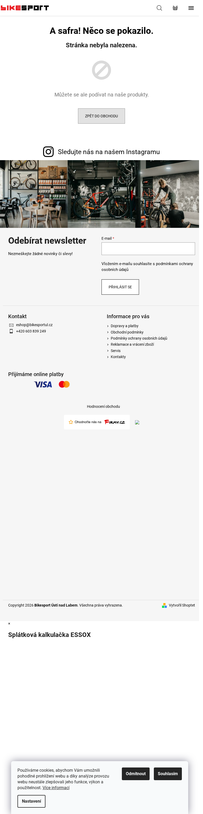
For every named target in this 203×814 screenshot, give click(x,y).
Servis (116, 351)
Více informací (56, 787)
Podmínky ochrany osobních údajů (139, 338)
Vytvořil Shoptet (182, 605)
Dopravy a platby (125, 326)
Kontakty (118, 357)
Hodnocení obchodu (103, 406)
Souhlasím (168, 773)
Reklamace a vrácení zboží (132, 344)
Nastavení (31, 801)
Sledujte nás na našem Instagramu (109, 152)
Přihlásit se (120, 287)
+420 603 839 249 (31, 331)
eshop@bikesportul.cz (34, 325)
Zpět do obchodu (101, 116)
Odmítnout (136, 773)
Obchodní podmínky (127, 332)
